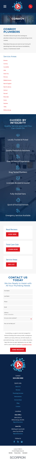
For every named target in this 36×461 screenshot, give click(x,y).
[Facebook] (14, 442)
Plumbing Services (18, 393)
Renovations (18, 396)
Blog (18, 403)
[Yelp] (18, 442)
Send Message (18, 350)
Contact (18, 406)
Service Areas (18, 400)
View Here (12, 234)
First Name (7, 290)
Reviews (18, 390)
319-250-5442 (18, 378)
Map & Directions (18, 422)
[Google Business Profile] (22, 442)
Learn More (13, 249)
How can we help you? (9, 323)
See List (11, 264)
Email (5, 307)
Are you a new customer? (10, 318)
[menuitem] (18, 60)
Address (6, 312)
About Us (18, 386)
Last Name (6, 296)
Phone (5, 301)
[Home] (17, 6)
